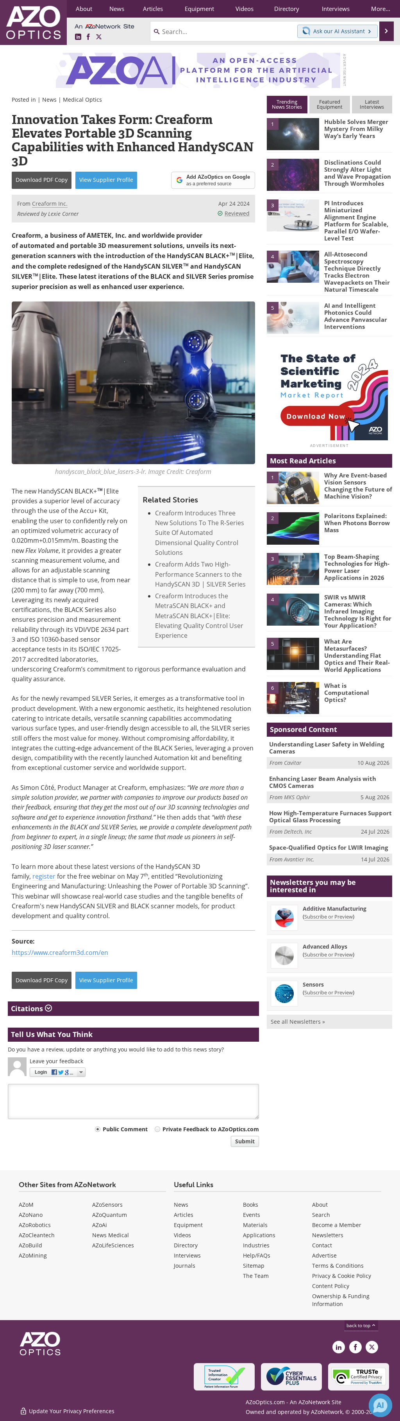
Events (251, 1214)
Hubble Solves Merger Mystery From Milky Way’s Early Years (356, 129)
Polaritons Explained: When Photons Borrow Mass (357, 523)
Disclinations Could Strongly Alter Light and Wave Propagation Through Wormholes (357, 172)
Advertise (324, 1255)
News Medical (110, 1235)
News (49, 99)
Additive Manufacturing (334, 908)
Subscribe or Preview (328, 916)
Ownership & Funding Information (341, 1300)
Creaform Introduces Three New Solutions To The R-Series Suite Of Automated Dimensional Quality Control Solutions (199, 532)
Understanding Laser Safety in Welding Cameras (326, 747)
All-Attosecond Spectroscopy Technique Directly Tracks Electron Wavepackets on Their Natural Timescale (357, 271)
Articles (183, 1214)
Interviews (187, 1255)
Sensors (313, 984)
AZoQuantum (109, 1214)
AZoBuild (30, 1245)
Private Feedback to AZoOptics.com (210, 1129)
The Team (256, 1275)
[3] (293, 214)
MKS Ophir (297, 797)
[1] (293, 133)
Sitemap (253, 1265)
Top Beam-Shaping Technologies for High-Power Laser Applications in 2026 (356, 567)
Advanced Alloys (325, 946)
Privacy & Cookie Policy (341, 1275)
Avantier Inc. (299, 859)
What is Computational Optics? (346, 692)
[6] (293, 697)
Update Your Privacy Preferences (70, 1411)
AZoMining (33, 1255)
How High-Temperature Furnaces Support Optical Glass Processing (330, 816)
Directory (186, 1245)
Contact (322, 1245)
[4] (293, 265)
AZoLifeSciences (113, 1245)
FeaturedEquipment (330, 104)
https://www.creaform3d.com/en (60, 952)
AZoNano (31, 1214)
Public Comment (125, 1129)
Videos (182, 1235)
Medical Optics (82, 99)
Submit (245, 1141)
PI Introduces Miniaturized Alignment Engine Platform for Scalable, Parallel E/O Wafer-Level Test (356, 220)
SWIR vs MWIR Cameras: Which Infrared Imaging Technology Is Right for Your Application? (357, 611)
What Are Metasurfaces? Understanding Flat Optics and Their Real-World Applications (357, 655)
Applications (259, 1235)
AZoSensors (107, 1204)
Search (321, 1214)
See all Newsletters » (298, 1021)
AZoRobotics (35, 1225)
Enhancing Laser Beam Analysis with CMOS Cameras (322, 782)
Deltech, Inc (298, 831)
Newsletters (327, 1235)
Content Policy (330, 1286)
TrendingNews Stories (287, 104)
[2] (293, 174)
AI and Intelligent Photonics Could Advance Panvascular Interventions (355, 315)
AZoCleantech (37, 1235)
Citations (28, 1008)
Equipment (188, 1225)
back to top (358, 1325)
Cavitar (293, 762)
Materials (255, 1225)
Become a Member (336, 1225)
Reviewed (237, 213)
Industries (256, 1245)
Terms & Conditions (338, 1265)
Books (250, 1204)
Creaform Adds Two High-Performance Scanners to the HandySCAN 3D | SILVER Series (200, 574)
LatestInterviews (372, 104)
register (43, 876)
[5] (293, 317)
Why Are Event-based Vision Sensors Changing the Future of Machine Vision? (358, 485)
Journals (184, 1265)
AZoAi (99, 1225)
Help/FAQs (256, 1255)
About (320, 1204)
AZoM (26, 1204)
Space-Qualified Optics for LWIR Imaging (328, 847)
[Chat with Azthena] (380, 1405)
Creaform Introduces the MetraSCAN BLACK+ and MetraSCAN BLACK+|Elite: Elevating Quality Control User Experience (199, 615)
